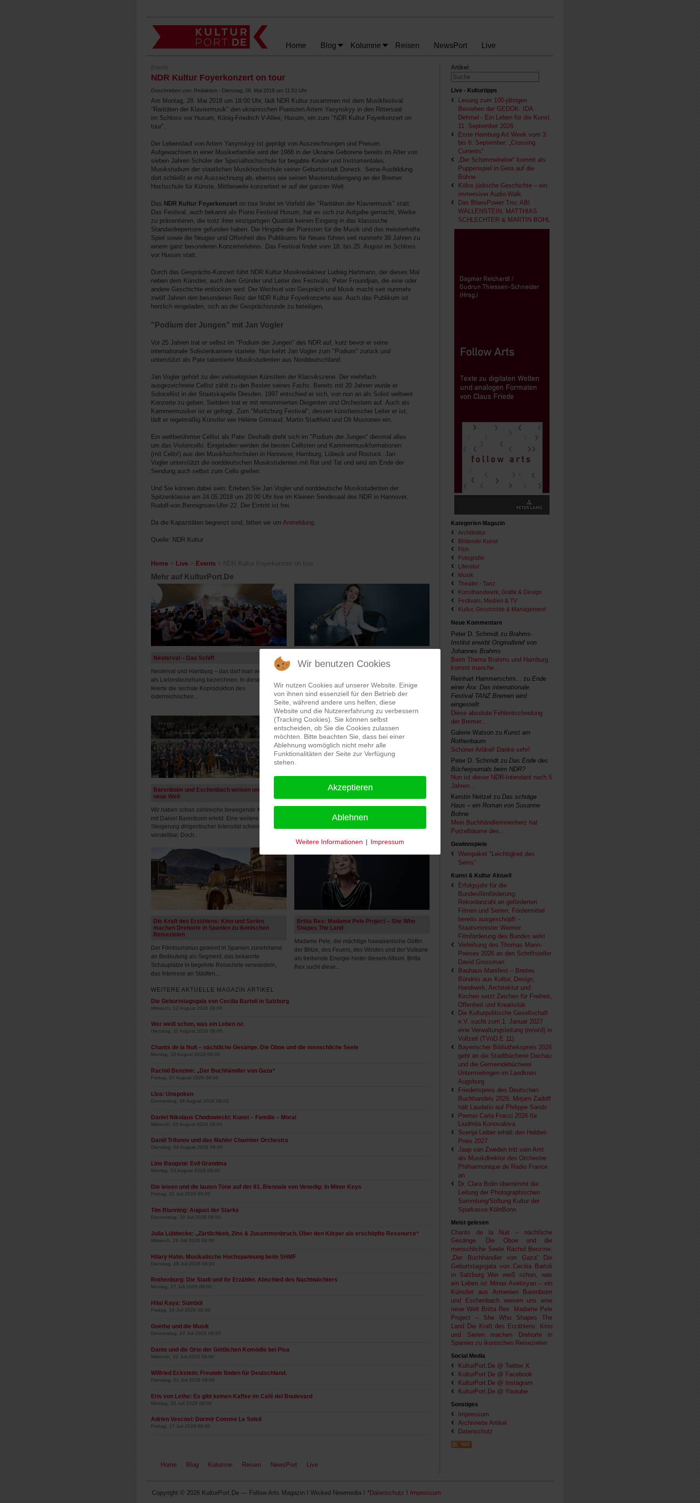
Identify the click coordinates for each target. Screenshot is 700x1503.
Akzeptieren (350, 787)
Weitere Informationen (329, 842)
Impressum (387, 842)
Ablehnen (350, 817)
